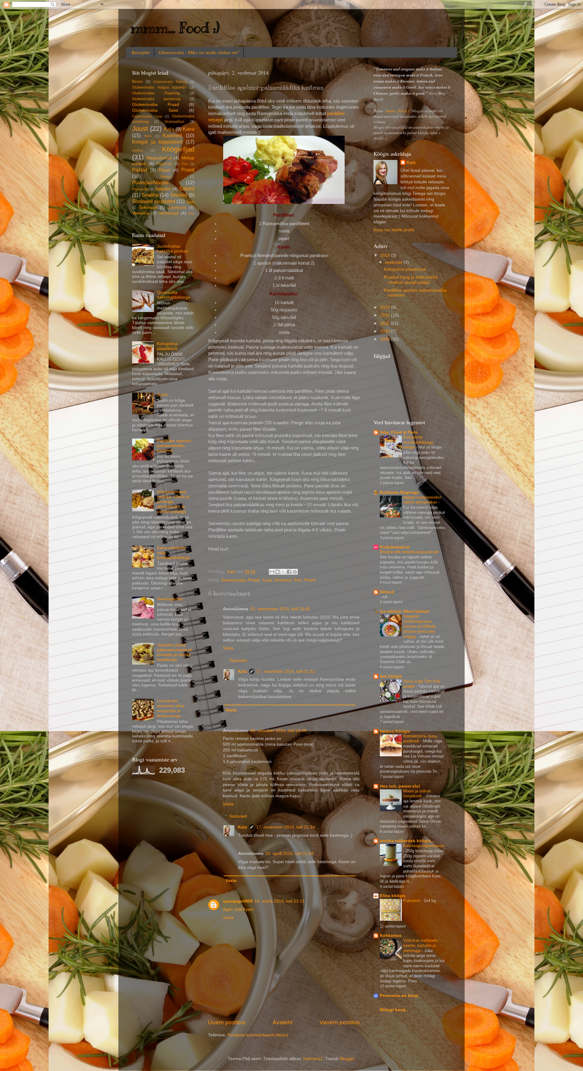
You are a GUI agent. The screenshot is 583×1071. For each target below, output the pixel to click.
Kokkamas (390, 935)
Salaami (163, 189)
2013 (385, 307)
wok (191, 213)
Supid (190, 202)
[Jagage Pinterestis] (295, 572)
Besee (137, 82)
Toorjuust (177, 207)
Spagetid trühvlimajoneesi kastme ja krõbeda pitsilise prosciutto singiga (419, 626)
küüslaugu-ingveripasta (423, 845)
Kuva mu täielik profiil (393, 230)
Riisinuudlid (140, 189)
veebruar (394, 262)
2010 (385, 331)
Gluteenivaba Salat (155, 110)
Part (298, 580)
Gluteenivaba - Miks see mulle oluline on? (199, 52)
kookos (137, 150)
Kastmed (283, 580)
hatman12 (313, 1058)
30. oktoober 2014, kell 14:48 (278, 730)
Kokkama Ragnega (399, 492)
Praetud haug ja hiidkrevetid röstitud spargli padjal (411, 279)
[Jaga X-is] (283, 572)
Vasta (228, 648)
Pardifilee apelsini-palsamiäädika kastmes (174, 446)
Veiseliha (140, 213)
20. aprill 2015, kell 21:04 (289, 853)
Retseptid (140, 52)
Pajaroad (164, 164)
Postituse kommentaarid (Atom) (257, 1035)
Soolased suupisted (153, 201)
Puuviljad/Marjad (150, 182)
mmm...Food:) (397, 111)
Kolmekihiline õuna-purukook (420, 739)
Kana (188, 129)
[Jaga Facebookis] (289, 572)
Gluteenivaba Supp (147, 116)
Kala (169, 129)
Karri (148, 136)
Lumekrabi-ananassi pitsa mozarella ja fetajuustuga (171, 708)
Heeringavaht (170, 599)
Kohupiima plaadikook (167, 346)
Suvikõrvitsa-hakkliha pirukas (172, 248)
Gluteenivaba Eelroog (170, 81)
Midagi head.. (394, 1010)
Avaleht (282, 1022)
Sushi (162, 394)
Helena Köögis (395, 731)
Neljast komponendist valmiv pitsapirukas (422, 500)
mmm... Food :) (175, 28)
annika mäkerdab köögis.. (406, 841)
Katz (242, 671)
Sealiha (150, 195)
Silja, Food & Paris (399, 432)
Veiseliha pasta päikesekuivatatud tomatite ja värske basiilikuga (174, 652)
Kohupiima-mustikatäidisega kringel (418, 442)
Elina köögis (393, 895)
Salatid (186, 188)
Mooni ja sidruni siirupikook (417, 793)
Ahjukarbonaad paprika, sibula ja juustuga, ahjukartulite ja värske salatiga (173, 502)
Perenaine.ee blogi (399, 995)
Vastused (238, 660)
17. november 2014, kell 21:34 (285, 827)
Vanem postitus (339, 1022)
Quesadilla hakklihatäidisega (173, 295)
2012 (385, 315)
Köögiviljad (178, 149)
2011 (385, 323)
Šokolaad (148, 207)
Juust (267, 580)
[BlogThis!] (277, 572)
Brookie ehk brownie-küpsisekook (410, 552)
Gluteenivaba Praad (240, 580)
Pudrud (165, 176)
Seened (178, 195)
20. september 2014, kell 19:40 (280, 609)
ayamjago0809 (238, 901)
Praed (310, 580)
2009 (385, 339)
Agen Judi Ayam (238, 909)
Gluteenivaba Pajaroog (156, 93)
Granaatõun (174, 122)
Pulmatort (412, 900)
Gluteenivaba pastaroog (156, 99)
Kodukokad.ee (395, 547)
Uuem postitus (227, 1022)
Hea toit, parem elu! (400, 786)
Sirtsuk (387, 592)
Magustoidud (159, 158)
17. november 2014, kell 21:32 (285, 671)
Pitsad (164, 170)
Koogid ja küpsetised (157, 141)
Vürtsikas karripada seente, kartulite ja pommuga (420, 945)
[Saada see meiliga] (272, 572)
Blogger (347, 1058)
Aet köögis (391, 676)
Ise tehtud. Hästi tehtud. (405, 611)
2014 (385, 255)
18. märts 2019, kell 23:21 (279, 901)
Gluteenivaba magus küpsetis (159, 87)
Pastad (139, 169)
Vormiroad (169, 213)
